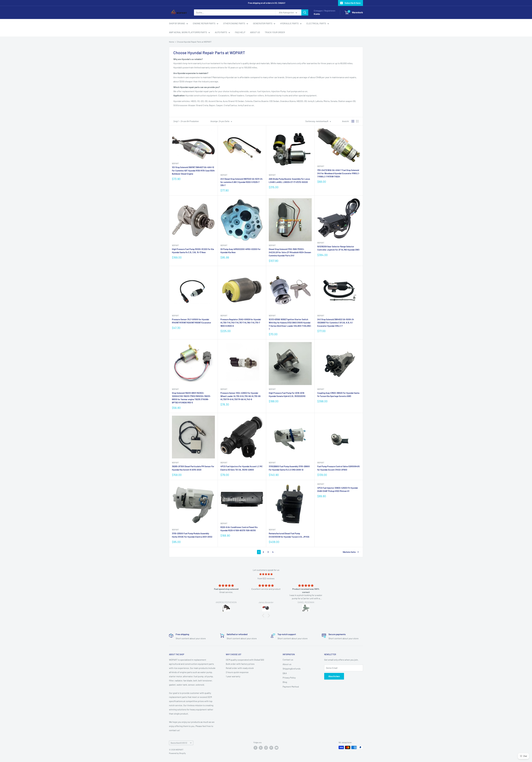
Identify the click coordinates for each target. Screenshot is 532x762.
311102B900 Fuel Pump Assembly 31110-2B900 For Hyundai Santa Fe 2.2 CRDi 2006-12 (289, 468)
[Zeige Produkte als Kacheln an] (353, 121)
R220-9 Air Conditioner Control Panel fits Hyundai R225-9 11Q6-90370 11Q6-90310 (239, 529)
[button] (264, 615)
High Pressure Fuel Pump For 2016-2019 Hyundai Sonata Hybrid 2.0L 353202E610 (287, 394)
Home (171, 42)
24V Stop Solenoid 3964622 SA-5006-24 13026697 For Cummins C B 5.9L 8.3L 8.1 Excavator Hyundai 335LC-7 (335, 322)
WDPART (175, 163)
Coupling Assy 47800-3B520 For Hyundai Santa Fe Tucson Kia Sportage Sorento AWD (338, 394)
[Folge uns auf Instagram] (266, 748)
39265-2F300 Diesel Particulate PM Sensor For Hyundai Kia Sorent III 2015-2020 (193, 468)
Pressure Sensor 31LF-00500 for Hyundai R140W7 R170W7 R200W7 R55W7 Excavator (191, 321)
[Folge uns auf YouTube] (276, 748)
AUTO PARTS (221, 32)
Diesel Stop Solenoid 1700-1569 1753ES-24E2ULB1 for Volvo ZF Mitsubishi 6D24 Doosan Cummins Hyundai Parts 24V (290, 252)
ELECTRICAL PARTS (316, 23)
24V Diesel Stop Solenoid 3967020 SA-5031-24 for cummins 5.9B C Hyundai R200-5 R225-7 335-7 (241, 182)
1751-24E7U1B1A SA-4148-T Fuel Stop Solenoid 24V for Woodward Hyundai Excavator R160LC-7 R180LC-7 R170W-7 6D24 (338, 173)
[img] (266, 574)
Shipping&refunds (291, 668)
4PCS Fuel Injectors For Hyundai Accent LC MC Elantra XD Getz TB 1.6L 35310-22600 (241, 468)
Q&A (285, 673)
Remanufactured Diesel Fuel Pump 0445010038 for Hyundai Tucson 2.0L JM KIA (289, 535)
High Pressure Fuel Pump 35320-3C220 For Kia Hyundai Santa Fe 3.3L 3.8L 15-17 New (193, 251)
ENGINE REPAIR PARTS (204, 23)
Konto (317, 13)
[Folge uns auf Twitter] (261, 748)
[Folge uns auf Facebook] (255, 748)
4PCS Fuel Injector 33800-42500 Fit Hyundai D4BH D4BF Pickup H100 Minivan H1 (337, 489)
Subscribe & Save (352, 3)
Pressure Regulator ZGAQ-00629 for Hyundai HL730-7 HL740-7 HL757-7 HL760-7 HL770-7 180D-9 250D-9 (240, 322)
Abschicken (334, 676)
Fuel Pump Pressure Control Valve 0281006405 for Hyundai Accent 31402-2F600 (338, 468)
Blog (285, 682)
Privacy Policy (289, 677)
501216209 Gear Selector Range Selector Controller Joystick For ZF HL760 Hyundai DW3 (338, 248)
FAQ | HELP (240, 32)
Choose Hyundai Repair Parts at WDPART (194, 42)
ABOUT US (255, 32)
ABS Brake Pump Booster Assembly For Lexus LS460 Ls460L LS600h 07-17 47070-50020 (289, 180)
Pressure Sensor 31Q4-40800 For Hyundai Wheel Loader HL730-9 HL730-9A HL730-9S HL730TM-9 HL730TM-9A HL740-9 (240, 396)
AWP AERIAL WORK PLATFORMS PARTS (188, 32)
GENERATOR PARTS (262, 23)
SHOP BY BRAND (177, 23)
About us (287, 664)
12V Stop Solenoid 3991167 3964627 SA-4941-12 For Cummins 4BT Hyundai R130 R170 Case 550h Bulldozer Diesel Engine (193, 170)
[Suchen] (304, 12)
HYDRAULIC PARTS (289, 23)
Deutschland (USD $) (179, 743)
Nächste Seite (349, 552)
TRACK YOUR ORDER (275, 32)
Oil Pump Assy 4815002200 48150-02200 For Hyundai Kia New (240, 251)
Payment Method (291, 686)
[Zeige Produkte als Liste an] (357, 121)
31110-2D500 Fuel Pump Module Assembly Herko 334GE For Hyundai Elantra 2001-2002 (192, 535)
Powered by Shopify (177, 753)
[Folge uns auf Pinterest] (271, 748)
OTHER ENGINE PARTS (234, 23)
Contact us (288, 659)
